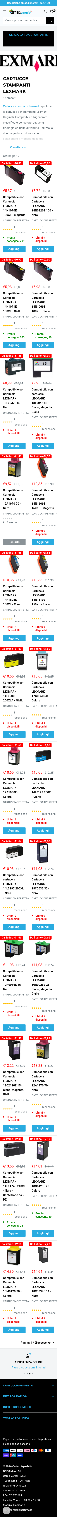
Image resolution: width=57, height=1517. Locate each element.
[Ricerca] (50, 20)
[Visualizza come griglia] (47, 156)
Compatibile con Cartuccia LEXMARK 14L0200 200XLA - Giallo (13, 691)
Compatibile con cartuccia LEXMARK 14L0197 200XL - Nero (13, 884)
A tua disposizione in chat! (29, 1367)
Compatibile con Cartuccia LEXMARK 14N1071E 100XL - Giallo (13, 302)
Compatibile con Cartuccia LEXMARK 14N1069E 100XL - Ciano (42, 302)
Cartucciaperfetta (14, 220)
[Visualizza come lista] (52, 156)
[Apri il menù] (4, 12)
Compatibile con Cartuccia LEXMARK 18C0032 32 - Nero (42, 884)
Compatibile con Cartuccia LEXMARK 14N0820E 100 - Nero (42, 206)
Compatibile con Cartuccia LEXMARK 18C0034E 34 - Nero (42, 1287)
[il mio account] (45, 11)
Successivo (43, 1342)
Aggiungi (14, 249)
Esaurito (14, 542)
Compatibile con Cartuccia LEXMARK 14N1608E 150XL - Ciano (13, 595)
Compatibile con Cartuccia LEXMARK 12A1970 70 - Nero (13, 499)
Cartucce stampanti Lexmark (21, 106)
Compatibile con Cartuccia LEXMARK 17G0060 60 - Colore (42, 691)
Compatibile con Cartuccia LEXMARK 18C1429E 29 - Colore (42, 1181)
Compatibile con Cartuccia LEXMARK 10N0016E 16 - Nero (13, 980)
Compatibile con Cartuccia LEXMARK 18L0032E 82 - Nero (13, 398)
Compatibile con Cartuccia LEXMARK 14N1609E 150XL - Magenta (43, 499)
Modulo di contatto (14, 1504)
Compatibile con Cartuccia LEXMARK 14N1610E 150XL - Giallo (42, 595)
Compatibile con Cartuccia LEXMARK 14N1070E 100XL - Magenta (14, 206)
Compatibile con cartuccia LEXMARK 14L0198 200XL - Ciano (42, 787)
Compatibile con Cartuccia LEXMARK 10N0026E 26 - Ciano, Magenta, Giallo (42, 982)
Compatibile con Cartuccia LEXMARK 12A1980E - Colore (13, 787)
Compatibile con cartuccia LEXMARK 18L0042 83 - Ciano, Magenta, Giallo (42, 401)
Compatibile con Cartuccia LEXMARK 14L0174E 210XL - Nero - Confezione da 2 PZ (14, 1186)
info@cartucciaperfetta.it (17, 1509)
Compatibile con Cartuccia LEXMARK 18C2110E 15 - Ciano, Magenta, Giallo (13, 1083)
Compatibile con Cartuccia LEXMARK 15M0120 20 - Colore (13, 1287)
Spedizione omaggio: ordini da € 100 (28, 2)
